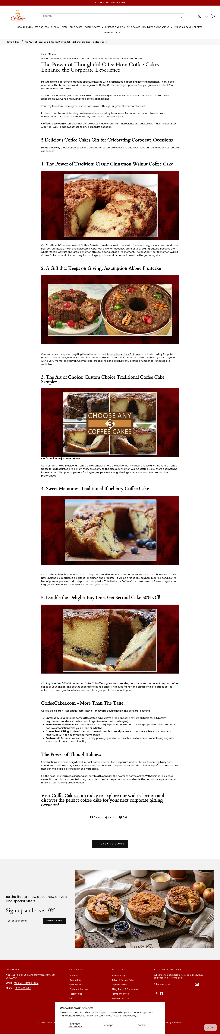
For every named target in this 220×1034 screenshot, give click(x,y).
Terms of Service (120, 993)
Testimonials (75, 993)
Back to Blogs (112, 843)
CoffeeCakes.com (68, 796)
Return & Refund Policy (123, 980)
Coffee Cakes (97, 58)
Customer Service (78, 989)
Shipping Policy (119, 984)
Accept (108, 1025)
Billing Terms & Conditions (125, 989)
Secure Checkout (120, 998)
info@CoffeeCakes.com (26, 983)
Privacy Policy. (128, 1015)
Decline (142, 1025)
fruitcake (108, 58)
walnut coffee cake (122, 58)
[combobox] (112, 16)
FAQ (71, 998)
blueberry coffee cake (51, 58)
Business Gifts (76, 984)
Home (9, 42)
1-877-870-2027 (23, 988)
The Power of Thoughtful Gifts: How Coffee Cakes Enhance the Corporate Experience (66, 42)
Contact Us (75, 980)
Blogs (18, 42)
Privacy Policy (118, 975)
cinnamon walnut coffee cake (75, 58)
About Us (74, 975)
